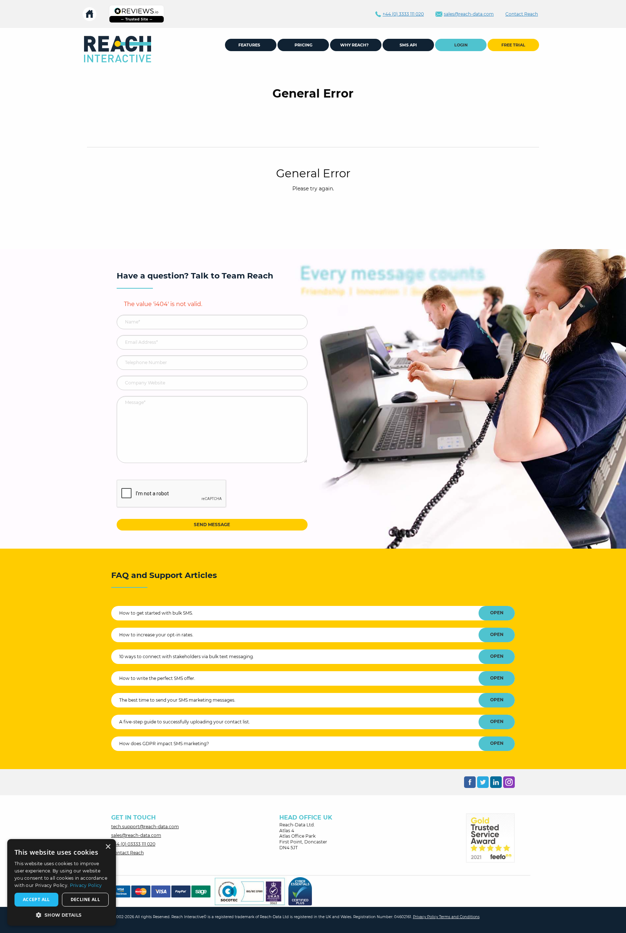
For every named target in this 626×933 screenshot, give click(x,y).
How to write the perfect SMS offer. (157, 678)
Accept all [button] (36, 899)
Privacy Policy (426, 917)
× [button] (107, 847)
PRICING (303, 45)
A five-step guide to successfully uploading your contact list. (184, 721)
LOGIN (461, 45)
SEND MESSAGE (212, 524)
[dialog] (61, 882)
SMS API (408, 45)
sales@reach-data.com (136, 835)
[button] (61, 914)
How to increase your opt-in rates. (156, 634)
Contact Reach (127, 852)
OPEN (497, 612)
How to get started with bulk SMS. (156, 613)
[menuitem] (117, 49)
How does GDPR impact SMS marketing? (164, 743)
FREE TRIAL (513, 45)
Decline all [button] (85, 899)
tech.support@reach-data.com (145, 826)
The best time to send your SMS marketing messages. (177, 700)
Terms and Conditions (459, 917)
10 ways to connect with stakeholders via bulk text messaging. (186, 656)
